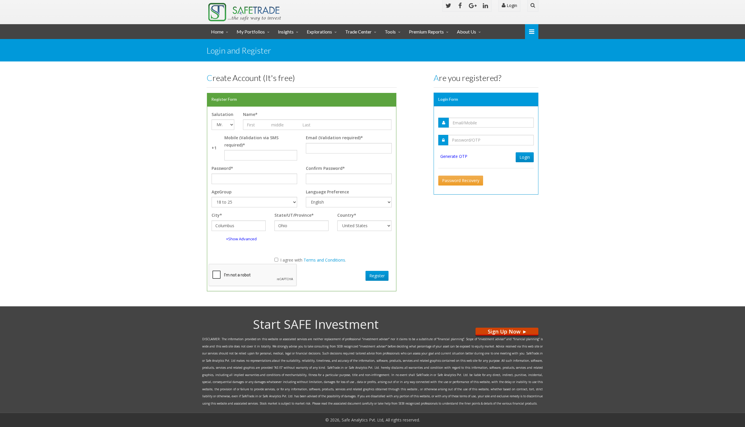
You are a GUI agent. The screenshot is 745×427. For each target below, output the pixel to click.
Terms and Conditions (324, 260)
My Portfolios (251, 31)
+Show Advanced (241, 238)
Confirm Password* (325, 168)
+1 (214, 148)
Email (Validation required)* (334, 137)
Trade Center (358, 31)
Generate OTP (453, 156)
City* (217, 215)
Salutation (222, 114)
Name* (250, 114)
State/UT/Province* (294, 215)
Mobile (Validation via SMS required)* (251, 141)
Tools (390, 31)
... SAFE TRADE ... (262, 10)
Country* (346, 215)
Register (377, 275)
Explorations (319, 31)
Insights (286, 31)
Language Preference (327, 192)
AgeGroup (222, 192)
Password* (222, 168)
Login (511, 5)
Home (217, 31)
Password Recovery (460, 180)
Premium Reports (426, 31)
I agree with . (313, 260)
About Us (466, 31)
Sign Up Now (507, 331)
